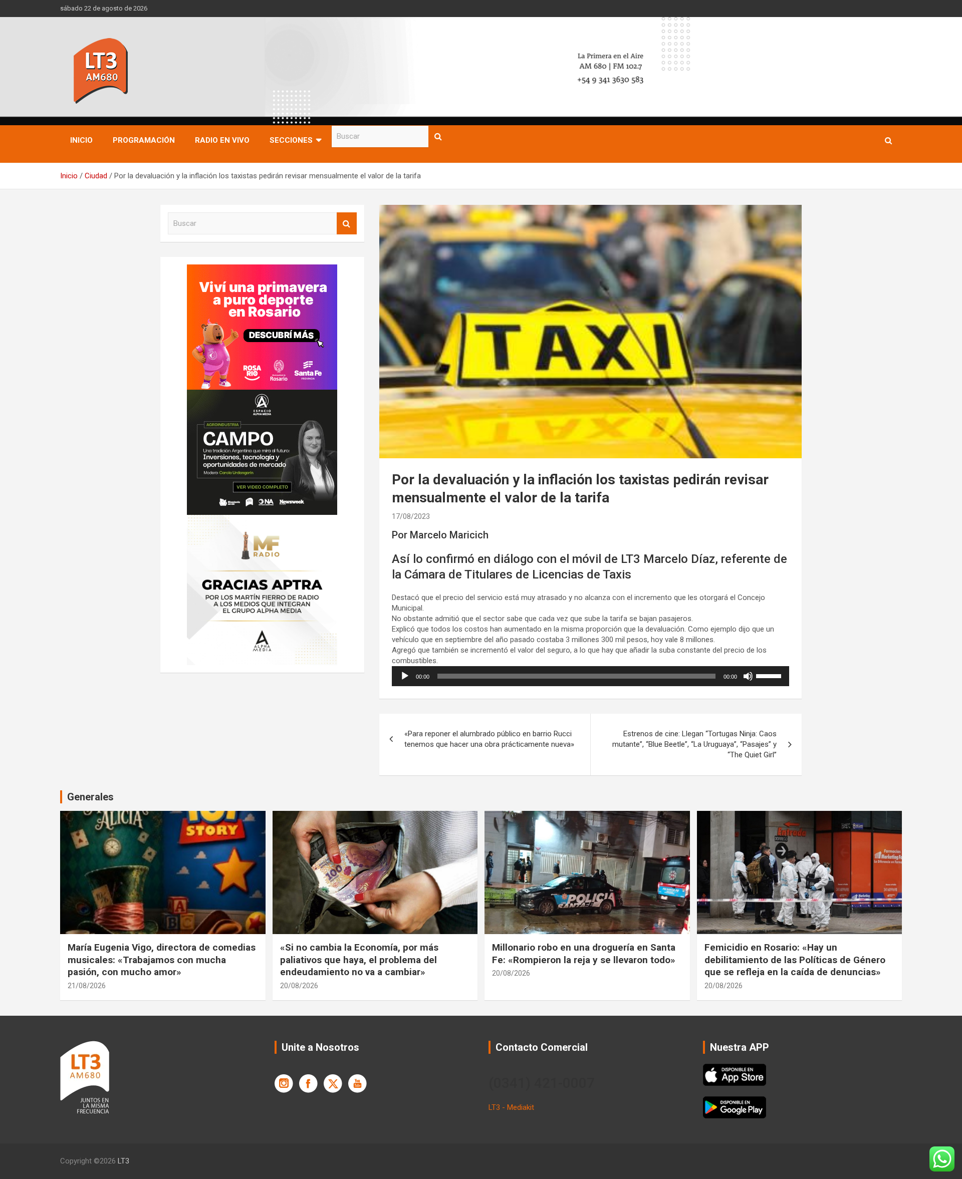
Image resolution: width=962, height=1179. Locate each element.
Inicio (81, 140)
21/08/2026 (87, 986)
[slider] (770, 675)
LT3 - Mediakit (511, 1107)
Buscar (438, 136)
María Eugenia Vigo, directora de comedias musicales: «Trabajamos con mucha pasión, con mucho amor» (162, 960)
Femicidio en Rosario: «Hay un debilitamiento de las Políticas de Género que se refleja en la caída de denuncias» (794, 960)
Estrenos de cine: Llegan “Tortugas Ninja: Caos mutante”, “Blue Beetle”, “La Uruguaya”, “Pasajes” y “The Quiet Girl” (694, 744)
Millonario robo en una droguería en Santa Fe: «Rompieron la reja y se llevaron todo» (583, 954)
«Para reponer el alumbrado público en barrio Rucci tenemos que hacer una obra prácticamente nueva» (489, 739)
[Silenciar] (748, 676)
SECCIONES (291, 140)
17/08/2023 (411, 516)
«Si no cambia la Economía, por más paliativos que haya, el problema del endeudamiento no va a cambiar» (359, 960)
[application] (590, 676)
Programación (144, 140)
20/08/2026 (299, 986)
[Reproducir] (405, 676)
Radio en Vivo (222, 140)
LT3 (123, 1160)
